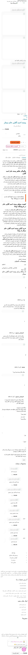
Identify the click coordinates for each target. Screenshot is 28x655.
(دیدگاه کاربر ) (17, 126)
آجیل (21, 114)
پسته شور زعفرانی (14, 532)
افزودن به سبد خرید (15, 142)
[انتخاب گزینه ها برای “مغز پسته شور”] (4, 541)
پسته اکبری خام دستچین (14, 482)
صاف (19, 136)
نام (25, 435)
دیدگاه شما (23, 419)
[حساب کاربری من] (3, 3)
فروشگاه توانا (23, 225)
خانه (25, 114)
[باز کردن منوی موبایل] (26, 3)
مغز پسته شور (14, 541)
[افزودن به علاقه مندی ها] (4, 468)
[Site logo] (14, 3)
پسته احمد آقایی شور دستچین (14, 492)
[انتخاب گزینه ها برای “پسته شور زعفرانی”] (4, 532)
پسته (18, 114)
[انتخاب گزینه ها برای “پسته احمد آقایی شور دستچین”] (4, 492)
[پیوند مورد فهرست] (14, 585)
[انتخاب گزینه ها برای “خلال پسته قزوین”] (4, 502)
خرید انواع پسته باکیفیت (17, 235)
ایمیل (24, 441)
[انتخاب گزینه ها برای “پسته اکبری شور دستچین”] (4, 522)
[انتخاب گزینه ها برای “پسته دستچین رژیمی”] (4, 513)
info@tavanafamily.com (21, 0)
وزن (24, 134)
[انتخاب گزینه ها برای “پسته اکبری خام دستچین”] (4, 481)
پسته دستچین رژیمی (14, 513)
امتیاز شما (23, 414)
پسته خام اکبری (8, 337)
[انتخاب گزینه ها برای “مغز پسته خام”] (4, 471)
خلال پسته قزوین (14, 502)
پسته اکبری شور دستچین (14, 522)
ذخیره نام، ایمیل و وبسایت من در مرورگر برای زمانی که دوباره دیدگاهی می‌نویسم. (14, 450)
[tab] (24, 157)
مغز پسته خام (14, 471)
